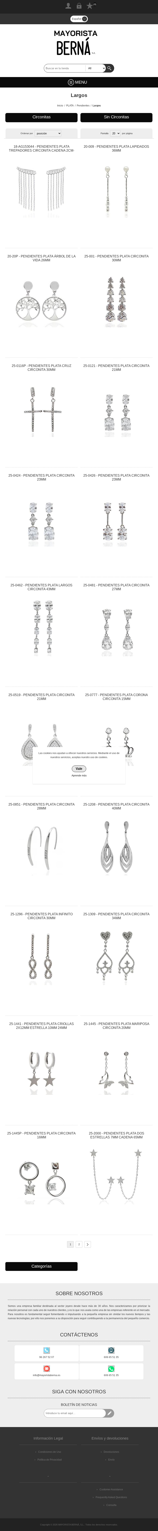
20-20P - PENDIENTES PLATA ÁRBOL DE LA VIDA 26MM (41, 258)
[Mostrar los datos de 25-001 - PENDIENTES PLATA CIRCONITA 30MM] (116, 298)
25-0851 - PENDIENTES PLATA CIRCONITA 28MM (41, 806)
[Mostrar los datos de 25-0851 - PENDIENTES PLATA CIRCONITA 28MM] (41, 847)
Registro (68, 5)
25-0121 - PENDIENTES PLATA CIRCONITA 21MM (116, 367)
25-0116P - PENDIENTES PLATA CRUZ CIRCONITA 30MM (41, 367)
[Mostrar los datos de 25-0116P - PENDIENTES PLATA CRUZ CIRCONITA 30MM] (41, 408)
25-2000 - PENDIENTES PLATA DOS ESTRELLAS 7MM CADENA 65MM (116, 1135)
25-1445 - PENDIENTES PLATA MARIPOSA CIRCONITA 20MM (116, 1026)
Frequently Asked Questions (111, 1497)
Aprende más (79, 775)
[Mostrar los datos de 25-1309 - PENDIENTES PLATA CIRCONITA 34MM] (116, 956)
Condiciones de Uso (49, 1451)
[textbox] (75, 68)
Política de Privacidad (49, 1459)
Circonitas (42, 117)
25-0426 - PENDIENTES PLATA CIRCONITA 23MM (116, 477)
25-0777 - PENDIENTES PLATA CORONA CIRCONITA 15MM (116, 697)
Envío (111, 1459)
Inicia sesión (79, 5)
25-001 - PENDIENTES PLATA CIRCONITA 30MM (116, 258)
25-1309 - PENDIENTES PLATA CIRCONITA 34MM (116, 916)
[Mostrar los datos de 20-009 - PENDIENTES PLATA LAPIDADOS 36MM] (116, 189)
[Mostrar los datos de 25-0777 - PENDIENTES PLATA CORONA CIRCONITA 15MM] (116, 737)
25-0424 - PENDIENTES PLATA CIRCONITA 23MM (41, 477)
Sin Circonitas (116, 117)
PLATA (70, 105)
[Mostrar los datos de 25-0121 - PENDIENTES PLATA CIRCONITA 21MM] (116, 408)
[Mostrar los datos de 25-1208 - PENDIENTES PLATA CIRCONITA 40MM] (116, 847)
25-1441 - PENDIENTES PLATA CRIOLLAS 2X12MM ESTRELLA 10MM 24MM (41, 1026)
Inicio (60, 105)
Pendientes (83, 105)
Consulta (111, 1505)
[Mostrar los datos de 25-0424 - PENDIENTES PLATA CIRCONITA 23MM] (41, 518)
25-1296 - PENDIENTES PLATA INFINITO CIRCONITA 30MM (41, 916)
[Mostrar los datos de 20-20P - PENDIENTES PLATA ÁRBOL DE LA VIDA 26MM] (41, 298)
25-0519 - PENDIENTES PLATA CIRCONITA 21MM (41, 697)
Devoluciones (111, 1451)
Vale (79, 768)
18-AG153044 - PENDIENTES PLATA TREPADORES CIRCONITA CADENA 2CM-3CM (41, 150)
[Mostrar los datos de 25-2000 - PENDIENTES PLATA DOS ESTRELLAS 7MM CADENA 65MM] (116, 1176)
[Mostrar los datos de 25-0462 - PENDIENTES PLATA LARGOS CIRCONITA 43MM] (41, 627)
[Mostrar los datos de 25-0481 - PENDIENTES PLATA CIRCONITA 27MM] (116, 627)
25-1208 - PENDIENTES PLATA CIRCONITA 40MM (116, 806)
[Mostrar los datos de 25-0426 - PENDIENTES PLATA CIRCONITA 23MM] (116, 518)
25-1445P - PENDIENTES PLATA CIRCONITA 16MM (41, 1135)
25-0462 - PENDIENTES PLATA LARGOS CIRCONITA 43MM (41, 587)
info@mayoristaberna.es (46, 1375)
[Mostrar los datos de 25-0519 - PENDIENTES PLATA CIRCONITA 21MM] (41, 737)
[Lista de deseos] (89, 5)
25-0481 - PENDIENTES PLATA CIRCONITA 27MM (116, 587)
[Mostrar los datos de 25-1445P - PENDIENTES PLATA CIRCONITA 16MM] (41, 1176)
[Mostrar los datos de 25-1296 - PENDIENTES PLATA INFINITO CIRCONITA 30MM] (41, 956)
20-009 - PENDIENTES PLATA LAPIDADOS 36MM (116, 148)
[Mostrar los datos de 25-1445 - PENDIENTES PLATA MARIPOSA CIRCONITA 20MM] (116, 1066)
